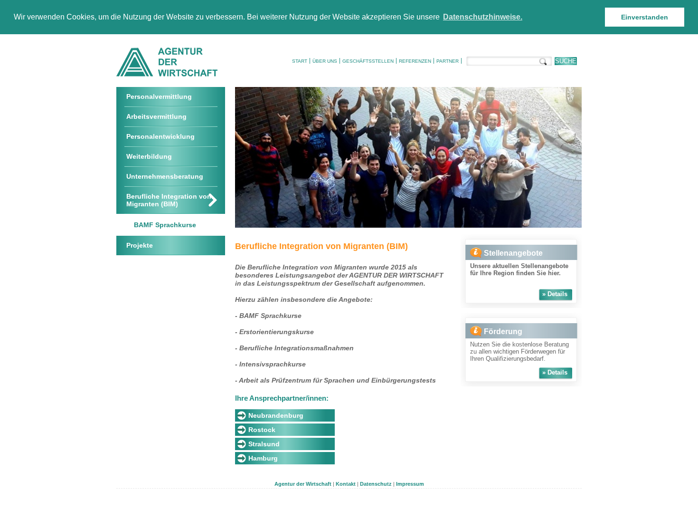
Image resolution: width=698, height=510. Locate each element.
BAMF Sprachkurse (165, 225)
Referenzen (415, 61)
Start (299, 61)
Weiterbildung (149, 156)
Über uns (324, 61)
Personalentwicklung (160, 136)
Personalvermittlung (159, 96)
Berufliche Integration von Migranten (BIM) (168, 200)
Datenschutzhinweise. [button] (482, 17)
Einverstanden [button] (644, 17)
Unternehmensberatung (164, 176)
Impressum (410, 484)
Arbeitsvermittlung (156, 116)
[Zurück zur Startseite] (166, 75)
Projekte (139, 245)
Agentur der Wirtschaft (302, 484)
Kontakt (346, 484)
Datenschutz (376, 484)
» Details (554, 294)
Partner (447, 61)
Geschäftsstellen (368, 61)
